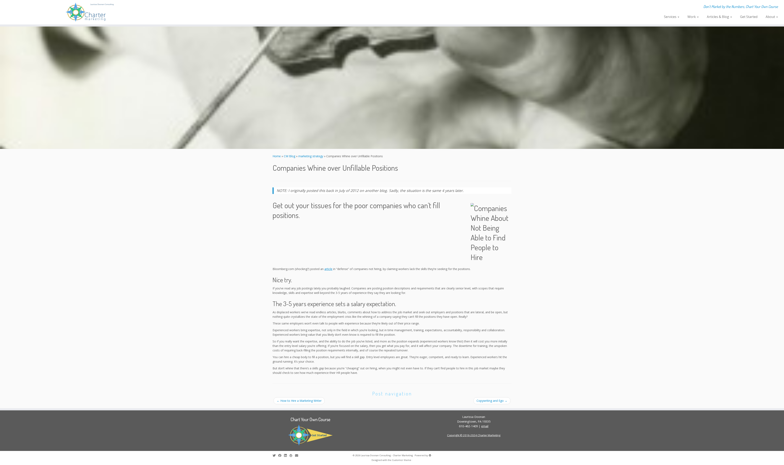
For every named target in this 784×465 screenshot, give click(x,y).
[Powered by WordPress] (430, 454)
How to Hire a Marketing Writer (299, 401)
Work (692, 16)
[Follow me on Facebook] (281, 455)
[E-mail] (298, 455)
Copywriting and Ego (492, 401)
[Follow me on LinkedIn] (286, 455)
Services (670, 16)
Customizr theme (401, 460)
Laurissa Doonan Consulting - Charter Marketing (387, 455)
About (771, 16)
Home (277, 156)
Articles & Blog (718, 16)
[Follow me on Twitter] (275, 455)
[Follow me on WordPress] (292, 455)
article (328, 269)
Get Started (748, 16)
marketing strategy (310, 156)
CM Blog (289, 156)
